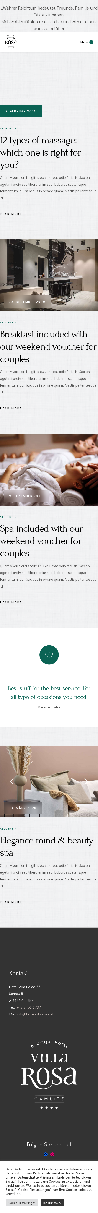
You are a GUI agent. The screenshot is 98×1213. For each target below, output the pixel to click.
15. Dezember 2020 (27, 301)
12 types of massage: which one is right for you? (40, 152)
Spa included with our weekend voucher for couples (41, 541)
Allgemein (8, 128)
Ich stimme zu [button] (52, 1203)
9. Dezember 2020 (26, 496)
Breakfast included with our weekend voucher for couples (48, 346)
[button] (12, 781)
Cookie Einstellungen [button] (22, 1203)
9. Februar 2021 (20, 111)
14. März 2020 (22, 808)
